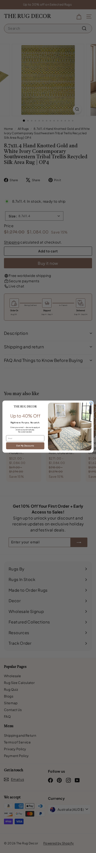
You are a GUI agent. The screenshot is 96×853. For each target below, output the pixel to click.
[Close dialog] (91, 402)
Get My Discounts (25, 445)
